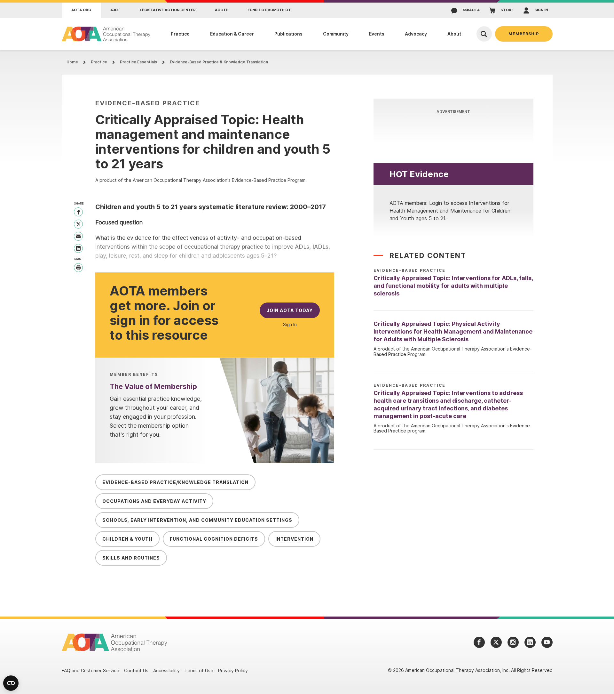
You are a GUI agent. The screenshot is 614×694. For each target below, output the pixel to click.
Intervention (294, 539)
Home (72, 62)
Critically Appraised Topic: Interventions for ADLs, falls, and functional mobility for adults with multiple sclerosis (453, 286)
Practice (99, 62)
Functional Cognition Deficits (214, 539)
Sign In (290, 324)
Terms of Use (199, 670)
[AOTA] (106, 34)
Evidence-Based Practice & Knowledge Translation (219, 62)
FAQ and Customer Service (90, 670)
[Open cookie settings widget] (11, 683)
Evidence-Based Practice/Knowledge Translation (175, 482)
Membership (523, 33)
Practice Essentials (138, 62)
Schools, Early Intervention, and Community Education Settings (197, 520)
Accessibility (166, 670)
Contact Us (136, 670)
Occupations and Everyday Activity (154, 501)
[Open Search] (484, 34)
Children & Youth (127, 539)
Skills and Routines (131, 558)
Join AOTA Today (290, 310)
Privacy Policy (233, 670)
